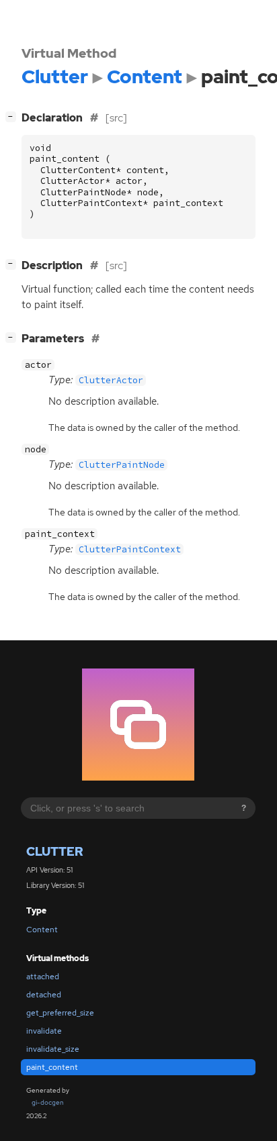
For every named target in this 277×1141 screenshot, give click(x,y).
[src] (116, 118)
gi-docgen (48, 1102)
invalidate (44, 1031)
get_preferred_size (60, 1012)
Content (42, 929)
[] (13, 116)
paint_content (52, 1067)
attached (42, 976)
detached (43, 994)
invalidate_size (52, 1049)
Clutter (54, 851)
